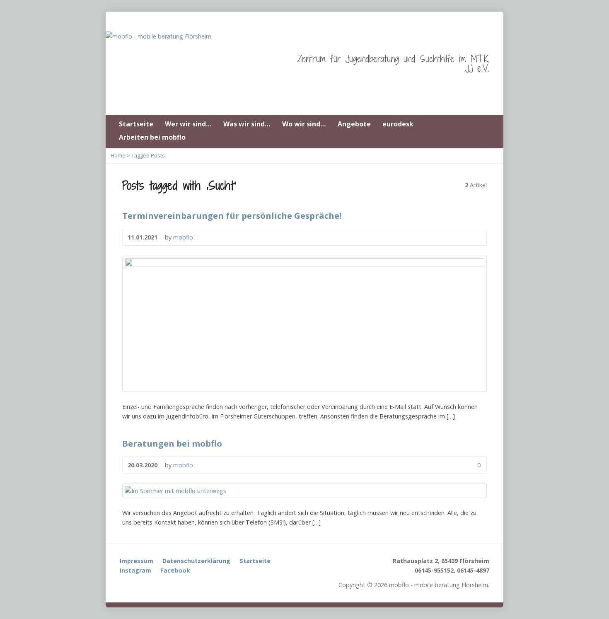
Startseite (136, 123)
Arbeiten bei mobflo (152, 137)
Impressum (136, 561)
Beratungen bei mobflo (172, 443)
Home (118, 155)
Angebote (354, 123)
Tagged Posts (148, 155)
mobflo (183, 237)
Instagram (135, 570)
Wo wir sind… (304, 123)
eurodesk (397, 123)
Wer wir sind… (188, 123)
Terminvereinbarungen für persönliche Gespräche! (231, 215)
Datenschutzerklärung (196, 561)
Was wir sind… (247, 123)
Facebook (175, 570)
